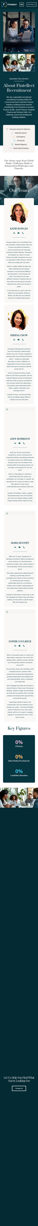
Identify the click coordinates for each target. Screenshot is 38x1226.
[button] (22, 4)
